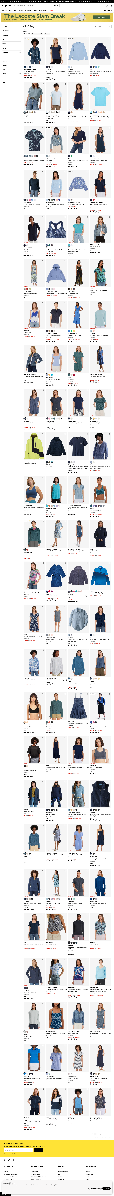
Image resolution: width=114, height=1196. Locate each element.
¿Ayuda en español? (36, 1174)
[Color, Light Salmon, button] (57, 200)
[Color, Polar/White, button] (96, 67)
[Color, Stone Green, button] (96, 810)
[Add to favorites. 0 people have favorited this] (43, 38)
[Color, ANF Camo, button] (52, 112)
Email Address (9, 1150)
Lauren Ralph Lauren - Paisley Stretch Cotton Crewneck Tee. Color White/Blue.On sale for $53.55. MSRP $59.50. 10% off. (56, 978)
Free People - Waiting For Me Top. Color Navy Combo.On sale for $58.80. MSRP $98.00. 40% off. (56, 934)
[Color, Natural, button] (49, 635)
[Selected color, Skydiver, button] (25, 1073)
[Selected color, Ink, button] (25, 766)
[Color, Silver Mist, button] (96, 899)
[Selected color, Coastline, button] (47, 635)
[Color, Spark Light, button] (49, 374)
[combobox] (32, 5)
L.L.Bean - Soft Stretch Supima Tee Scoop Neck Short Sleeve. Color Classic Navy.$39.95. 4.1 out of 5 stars (56, 58)
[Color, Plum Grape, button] (52, 591)
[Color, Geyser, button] (76, 591)
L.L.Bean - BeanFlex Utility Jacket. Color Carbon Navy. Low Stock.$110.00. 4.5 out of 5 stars (34, 978)
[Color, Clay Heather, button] (30, 899)
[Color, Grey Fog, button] (27, 200)
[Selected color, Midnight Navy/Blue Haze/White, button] (25, 156)
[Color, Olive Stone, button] (32, 112)
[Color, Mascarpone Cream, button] (74, 810)
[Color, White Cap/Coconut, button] (69, 1073)
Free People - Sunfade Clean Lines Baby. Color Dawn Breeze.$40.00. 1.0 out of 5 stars (56, 365)
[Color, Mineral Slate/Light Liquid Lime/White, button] (52, 245)
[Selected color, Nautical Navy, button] (25, 899)
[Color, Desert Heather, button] (52, 506)
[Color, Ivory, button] (30, 112)
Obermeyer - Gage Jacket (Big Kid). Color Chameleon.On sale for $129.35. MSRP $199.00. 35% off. (34, 452)
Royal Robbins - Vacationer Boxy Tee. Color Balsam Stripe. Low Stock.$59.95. (100, 409)
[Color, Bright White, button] (27, 67)
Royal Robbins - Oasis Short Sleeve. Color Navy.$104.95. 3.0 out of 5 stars (56, 409)
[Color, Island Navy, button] (54, 200)
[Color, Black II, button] (49, 810)
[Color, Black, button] (27, 112)
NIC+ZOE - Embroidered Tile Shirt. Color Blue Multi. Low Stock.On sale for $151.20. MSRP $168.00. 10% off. (34, 669)
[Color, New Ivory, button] (93, 635)
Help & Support (108, 10)
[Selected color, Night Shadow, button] (25, 418)
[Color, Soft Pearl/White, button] (93, 462)
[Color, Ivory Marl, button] (71, 678)
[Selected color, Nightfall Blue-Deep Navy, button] (69, 899)
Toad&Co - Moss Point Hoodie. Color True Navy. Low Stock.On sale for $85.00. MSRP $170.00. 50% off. (34, 800)
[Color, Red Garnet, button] (74, 374)
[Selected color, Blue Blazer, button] (69, 462)
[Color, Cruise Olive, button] (93, 112)
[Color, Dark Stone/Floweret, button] (57, 899)
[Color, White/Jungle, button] (93, 156)
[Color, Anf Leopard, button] (71, 200)
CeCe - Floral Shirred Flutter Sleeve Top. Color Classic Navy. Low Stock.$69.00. (100, 278)
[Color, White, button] (52, 67)
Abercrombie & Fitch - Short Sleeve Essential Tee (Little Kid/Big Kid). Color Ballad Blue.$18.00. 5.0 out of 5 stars (56, 103)
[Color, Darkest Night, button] (93, 853)
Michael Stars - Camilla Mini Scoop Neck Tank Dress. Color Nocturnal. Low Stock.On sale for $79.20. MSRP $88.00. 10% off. (78, 103)
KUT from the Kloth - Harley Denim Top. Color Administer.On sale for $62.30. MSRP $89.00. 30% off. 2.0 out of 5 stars (78, 1021)
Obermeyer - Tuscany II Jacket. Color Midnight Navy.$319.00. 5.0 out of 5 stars (56, 800)
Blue (46, 33)
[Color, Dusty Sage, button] (52, 200)
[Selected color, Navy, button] (25, 200)
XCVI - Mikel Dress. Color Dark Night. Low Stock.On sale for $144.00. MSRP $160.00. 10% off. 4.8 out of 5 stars (78, 365)
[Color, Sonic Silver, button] (71, 374)
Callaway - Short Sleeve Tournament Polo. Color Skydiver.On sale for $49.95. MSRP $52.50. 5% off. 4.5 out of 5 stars (34, 1064)
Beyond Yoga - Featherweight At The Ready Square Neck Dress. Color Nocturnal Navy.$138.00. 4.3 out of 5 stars (100, 845)
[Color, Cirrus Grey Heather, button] (79, 591)
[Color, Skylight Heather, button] (54, 506)
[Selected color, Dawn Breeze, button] (47, 374)
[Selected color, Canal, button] (91, 678)
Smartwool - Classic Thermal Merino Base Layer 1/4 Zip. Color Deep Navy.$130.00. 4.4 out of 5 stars (78, 934)
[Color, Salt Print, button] (96, 678)
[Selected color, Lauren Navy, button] (25, 245)
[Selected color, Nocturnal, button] (69, 112)
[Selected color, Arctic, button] (47, 506)
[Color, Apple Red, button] (49, 591)
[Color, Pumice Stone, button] (54, 112)
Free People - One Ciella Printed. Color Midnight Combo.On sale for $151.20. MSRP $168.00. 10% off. (78, 278)
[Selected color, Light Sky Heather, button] (47, 200)
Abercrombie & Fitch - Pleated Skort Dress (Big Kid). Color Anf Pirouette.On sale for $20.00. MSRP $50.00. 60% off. (78, 539)
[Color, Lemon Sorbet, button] (71, 810)
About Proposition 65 (37, 1179)
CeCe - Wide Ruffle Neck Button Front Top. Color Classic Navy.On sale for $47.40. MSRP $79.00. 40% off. (34, 934)
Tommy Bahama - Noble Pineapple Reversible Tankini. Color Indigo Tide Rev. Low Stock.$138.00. (56, 1021)
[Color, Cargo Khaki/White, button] (93, 67)
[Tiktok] (9, 1160)
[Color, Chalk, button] (71, 418)
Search (56, 5)
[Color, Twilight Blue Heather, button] (76, 942)
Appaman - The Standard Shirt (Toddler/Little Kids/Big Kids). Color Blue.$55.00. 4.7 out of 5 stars (78, 625)
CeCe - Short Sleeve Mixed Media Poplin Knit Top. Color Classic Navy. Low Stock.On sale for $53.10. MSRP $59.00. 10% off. (78, 756)
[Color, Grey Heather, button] (52, 289)
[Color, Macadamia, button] (71, 112)
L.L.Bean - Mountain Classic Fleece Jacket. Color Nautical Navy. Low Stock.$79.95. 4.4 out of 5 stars (34, 889)
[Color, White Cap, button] (74, 462)
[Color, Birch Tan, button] (49, 331)
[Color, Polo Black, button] (52, 331)
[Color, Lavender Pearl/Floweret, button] (52, 899)
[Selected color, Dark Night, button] (69, 374)
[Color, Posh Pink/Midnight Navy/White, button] (35, 156)
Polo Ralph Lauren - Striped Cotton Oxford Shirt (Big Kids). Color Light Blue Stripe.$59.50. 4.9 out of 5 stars (56, 669)
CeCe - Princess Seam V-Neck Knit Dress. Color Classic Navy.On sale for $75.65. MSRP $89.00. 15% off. (34, 625)
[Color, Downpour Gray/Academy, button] (30, 156)
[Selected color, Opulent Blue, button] (25, 289)
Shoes (87, 1179)
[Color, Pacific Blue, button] (74, 899)
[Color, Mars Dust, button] (27, 549)
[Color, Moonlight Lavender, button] (57, 506)
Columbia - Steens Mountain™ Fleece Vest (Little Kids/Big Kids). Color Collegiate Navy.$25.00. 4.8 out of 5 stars (100, 800)
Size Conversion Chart (64, 1169)
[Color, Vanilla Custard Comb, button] (71, 289)
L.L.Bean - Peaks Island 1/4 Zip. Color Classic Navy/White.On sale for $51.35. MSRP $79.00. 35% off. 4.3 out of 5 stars (56, 1109)
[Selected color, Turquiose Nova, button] (91, 112)
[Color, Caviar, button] (30, 1073)
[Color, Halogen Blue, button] (103, 506)
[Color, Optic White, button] (49, 156)
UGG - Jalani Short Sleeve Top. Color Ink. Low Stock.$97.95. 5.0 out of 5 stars (34, 756)
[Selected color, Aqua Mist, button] (69, 245)
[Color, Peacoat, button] (32, 1073)
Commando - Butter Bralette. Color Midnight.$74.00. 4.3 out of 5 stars (34, 713)
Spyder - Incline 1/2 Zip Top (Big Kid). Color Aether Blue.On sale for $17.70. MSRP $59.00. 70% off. (100, 582)
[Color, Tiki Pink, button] (93, 331)
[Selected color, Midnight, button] (25, 722)
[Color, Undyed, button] (59, 418)
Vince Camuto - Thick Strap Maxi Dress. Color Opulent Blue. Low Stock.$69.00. (34, 278)
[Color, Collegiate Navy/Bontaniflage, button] (59, 899)
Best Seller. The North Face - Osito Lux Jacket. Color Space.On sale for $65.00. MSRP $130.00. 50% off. (34, 539)
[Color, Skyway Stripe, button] (96, 418)
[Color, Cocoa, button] (98, 506)
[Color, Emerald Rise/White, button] (98, 67)
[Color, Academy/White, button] (27, 156)
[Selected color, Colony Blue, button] (69, 200)
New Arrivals (89, 1174)
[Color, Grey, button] (71, 635)
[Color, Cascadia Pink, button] (30, 200)
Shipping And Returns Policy (39, 1176)
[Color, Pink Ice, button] (74, 591)
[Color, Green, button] (71, 331)
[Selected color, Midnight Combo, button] (69, 289)
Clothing (34, 33)
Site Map (60, 1174)
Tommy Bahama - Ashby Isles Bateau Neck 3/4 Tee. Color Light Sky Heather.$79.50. (56, 191)
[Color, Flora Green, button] (30, 289)
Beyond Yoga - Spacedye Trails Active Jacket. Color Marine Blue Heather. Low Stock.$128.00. (100, 889)
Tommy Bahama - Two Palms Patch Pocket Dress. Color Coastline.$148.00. (56, 625)
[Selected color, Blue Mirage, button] (25, 112)
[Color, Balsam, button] (54, 418)
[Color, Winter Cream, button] (98, 112)
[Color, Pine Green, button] (71, 156)
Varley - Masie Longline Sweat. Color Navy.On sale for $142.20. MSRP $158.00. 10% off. (100, 539)
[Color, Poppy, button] (101, 112)
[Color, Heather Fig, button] (27, 1032)
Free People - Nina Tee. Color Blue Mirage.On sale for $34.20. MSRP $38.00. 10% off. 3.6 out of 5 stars (34, 103)
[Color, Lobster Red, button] (27, 289)
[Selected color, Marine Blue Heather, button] (91, 899)
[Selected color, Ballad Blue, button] (47, 112)
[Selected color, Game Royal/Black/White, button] (91, 722)
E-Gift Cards (61, 1179)
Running (88, 1176)
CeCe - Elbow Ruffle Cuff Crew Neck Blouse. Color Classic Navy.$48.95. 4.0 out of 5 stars (78, 146)
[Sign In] (106, 5)
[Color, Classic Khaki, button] (103, 112)
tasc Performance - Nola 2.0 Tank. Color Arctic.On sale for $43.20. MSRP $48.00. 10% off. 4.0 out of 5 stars (56, 496)
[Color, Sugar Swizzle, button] (27, 418)
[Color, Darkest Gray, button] (27, 988)
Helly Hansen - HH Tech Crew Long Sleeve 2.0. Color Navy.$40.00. (34, 191)
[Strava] (13, 1160)
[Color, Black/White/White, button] (96, 722)
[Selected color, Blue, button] (69, 67)
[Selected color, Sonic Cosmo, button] (91, 506)
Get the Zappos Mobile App (11, 1174)
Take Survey (61, 1176)
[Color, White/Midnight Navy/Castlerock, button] (32, 156)
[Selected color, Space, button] (25, 549)
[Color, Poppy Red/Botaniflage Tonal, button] (54, 899)
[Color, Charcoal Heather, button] (98, 810)
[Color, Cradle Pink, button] (54, 289)
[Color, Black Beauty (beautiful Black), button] (49, 289)
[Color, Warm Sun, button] (74, 331)
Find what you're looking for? (102, 1138)
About (5, 1169)
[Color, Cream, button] (27, 766)
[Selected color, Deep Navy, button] (69, 942)
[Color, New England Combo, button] (74, 289)
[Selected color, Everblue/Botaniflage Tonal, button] (47, 899)
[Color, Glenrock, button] (30, 67)
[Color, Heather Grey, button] (35, 112)
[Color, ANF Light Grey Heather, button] (49, 112)
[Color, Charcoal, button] (54, 810)
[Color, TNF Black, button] (52, 722)
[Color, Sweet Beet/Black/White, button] (93, 722)
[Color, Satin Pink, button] (81, 591)
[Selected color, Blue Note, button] (69, 810)
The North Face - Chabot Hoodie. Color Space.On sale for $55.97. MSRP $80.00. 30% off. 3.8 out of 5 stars (56, 713)
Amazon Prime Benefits (10, 1176)
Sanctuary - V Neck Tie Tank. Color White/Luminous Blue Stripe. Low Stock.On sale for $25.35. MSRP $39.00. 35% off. (34, 321)
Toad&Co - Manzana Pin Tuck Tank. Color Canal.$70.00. (100, 669)
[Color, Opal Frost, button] (49, 1073)
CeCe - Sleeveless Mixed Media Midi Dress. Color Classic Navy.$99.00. (56, 756)
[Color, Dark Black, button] (49, 67)
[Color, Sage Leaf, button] (52, 418)
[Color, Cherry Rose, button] (93, 200)
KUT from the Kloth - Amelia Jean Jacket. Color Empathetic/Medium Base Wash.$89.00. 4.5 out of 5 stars (100, 236)
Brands (88, 1169)
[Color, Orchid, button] (49, 418)
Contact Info (34, 1171)
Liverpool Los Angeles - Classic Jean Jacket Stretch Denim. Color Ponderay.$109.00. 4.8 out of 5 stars (34, 365)
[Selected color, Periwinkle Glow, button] (47, 1073)
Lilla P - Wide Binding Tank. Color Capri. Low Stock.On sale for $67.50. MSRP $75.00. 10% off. (78, 1109)
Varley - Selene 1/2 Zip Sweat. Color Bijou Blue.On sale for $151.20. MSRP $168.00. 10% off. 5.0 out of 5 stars (78, 669)
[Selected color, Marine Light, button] (91, 331)
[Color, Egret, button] (93, 678)
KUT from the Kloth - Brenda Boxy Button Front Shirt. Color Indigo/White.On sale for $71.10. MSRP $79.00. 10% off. (100, 1109)
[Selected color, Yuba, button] (25, 67)
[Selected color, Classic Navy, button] (47, 67)
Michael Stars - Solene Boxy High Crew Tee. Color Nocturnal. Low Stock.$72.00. (78, 409)
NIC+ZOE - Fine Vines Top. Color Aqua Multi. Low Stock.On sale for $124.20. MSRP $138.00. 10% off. (100, 934)
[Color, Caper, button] (98, 1073)
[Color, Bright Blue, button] (32, 200)
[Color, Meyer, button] (98, 678)
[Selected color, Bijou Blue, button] (69, 678)
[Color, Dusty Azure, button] (96, 112)
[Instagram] (4, 1160)
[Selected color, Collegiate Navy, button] (91, 810)
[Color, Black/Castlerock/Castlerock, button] (37, 156)
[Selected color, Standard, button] (47, 156)
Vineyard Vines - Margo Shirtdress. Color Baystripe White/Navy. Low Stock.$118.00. (78, 1064)
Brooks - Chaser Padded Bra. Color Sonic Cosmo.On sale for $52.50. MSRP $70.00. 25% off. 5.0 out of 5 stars (100, 496)
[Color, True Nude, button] (27, 722)
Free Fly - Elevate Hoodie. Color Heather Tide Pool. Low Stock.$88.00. (34, 1021)
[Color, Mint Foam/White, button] (49, 245)
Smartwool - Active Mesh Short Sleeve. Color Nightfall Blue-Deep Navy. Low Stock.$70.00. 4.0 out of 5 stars (78, 889)
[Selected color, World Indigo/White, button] (91, 462)
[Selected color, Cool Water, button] (69, 331)
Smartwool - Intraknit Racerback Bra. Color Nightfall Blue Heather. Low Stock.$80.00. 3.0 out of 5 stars (100, 756)
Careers (6, 1171)
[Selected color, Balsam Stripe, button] (91, 418)
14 (107, 1134)
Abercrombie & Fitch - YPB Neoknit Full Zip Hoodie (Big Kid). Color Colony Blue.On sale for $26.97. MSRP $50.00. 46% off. (56, 278)
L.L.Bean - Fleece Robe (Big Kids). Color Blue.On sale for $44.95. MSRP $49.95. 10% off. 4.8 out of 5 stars (56, 582)
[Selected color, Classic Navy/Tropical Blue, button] (91, 156)
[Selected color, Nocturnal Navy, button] (91, 853)
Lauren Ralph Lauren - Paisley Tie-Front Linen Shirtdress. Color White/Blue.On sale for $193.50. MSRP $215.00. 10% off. (56, 539)
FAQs (32, 1169)
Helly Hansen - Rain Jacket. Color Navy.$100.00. (56, 452)
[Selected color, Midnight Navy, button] (47, 245)
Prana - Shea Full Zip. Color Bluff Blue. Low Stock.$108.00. (34, 845)
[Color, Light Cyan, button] (52, 462)
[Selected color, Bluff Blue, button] (25, 853)
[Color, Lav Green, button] (49, 462)
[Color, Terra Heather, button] (49, 506)
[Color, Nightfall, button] (96, 506)
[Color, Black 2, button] (71, 591)
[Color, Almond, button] (27, 853)
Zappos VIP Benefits (9, 1179)
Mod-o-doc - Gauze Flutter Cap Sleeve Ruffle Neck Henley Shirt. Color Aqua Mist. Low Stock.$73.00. (78, 236)
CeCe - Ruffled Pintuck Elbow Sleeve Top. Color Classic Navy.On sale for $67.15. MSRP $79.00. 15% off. (100, 625)
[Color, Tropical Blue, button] (52, 374)
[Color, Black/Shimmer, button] (49, 899)
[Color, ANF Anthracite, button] (57, 112)
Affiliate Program (63, 1171)
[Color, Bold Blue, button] (59, 200)
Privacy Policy (54, 1185)
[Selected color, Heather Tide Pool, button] (25, 1032)
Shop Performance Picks (69, 1)
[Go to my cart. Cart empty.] (110, 5)
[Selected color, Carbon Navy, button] (25, 988)
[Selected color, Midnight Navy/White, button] (91, 67)
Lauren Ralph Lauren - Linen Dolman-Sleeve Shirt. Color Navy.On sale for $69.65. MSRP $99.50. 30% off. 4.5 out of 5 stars (56, 321)
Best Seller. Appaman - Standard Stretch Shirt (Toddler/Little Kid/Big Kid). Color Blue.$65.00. (78, 58)
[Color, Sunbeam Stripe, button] (93, 418)
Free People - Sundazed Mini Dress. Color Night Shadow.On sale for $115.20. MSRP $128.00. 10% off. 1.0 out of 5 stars (34, 409)
